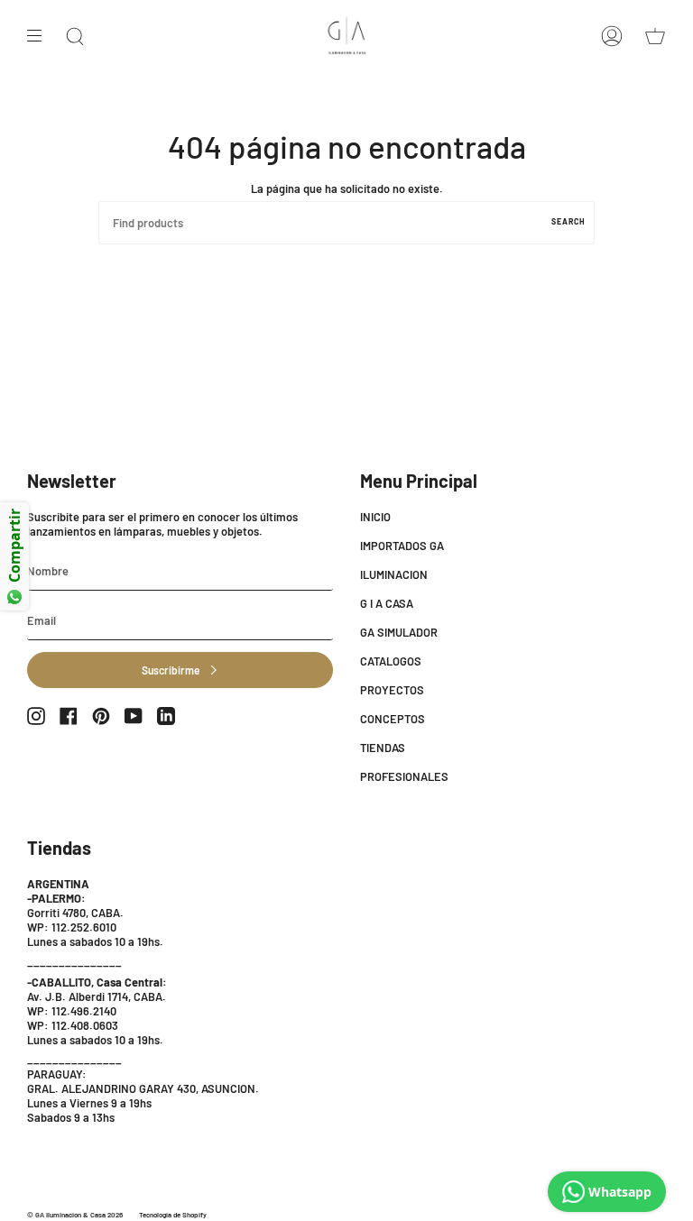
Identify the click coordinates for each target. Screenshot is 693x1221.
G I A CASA (386, 603)
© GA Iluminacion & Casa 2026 (75, 1214)
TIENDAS (382, 747)
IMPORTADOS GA (402, 545)
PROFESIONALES (404, 776)
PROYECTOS (392, 690)
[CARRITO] (655, 36)
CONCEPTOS (392, 718)
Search (568, 221)
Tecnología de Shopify (173, 1214)
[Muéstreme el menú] (40, 36)
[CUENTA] (612, 36)
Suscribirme (170, 670)
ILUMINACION (394, 574)
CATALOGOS (390, 661)
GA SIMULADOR (399, 632)
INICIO (375, 517)
